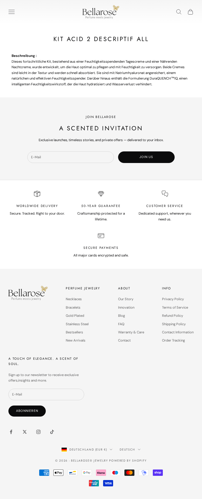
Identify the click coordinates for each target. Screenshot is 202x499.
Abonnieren (27, 411)
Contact (124, 340)
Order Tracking (173, 340)
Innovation (126, 307)
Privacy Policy (173, 299)
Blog (121, 315)
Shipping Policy (174, 324)
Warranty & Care (131, 332)
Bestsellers (74, 332)
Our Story (125, 299)
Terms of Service (175, 307)
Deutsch (127, 449)
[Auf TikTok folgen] (52, 431)
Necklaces (74, 299)
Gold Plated (75, 315)
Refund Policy (172, 315)
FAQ (121, 324)
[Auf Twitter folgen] (24, 431)
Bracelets (73, 307)
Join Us (146, 157)
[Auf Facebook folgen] (11, 431)
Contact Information (178, 332)
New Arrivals (75, 340)
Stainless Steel (77, 324)
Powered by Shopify (128, 460)
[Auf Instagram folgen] (38, 431)
